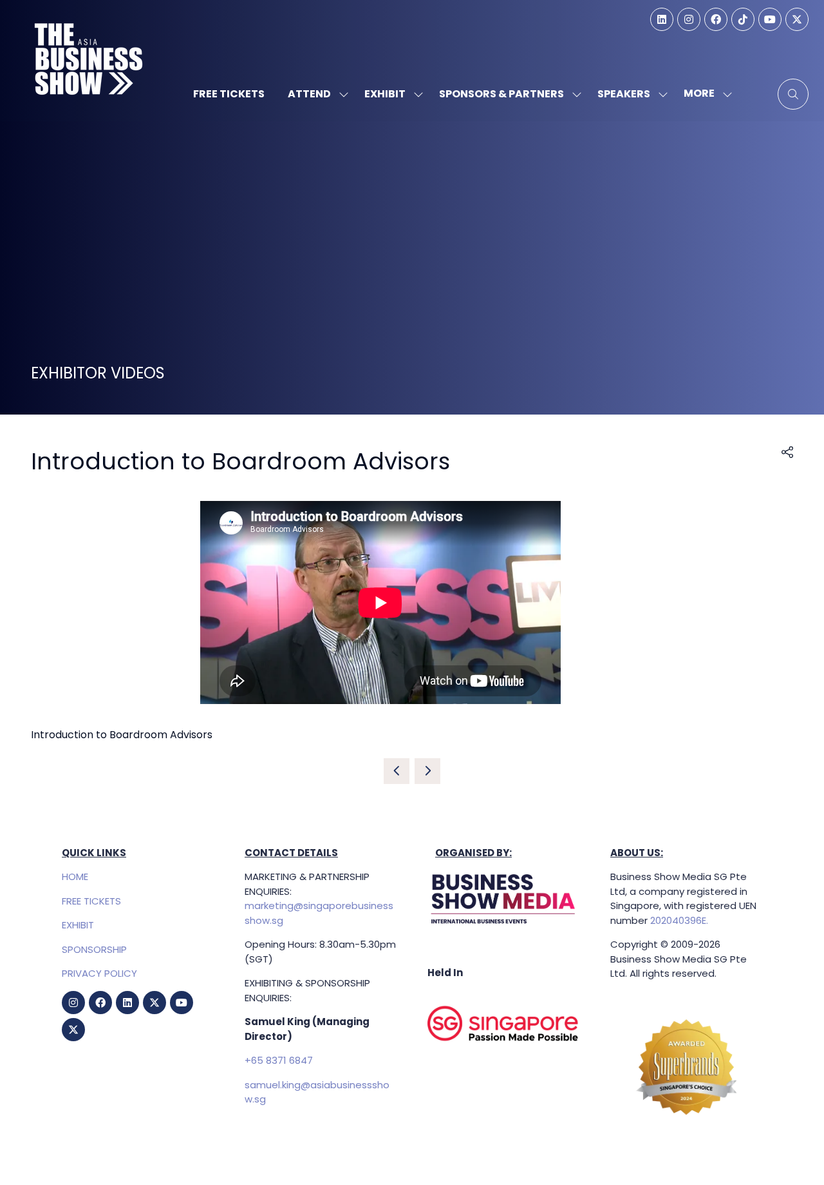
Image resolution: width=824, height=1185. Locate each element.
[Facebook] (715, 19)
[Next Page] (427, 771)
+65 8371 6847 (279, 1060)
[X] (797, 19)
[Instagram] (688, 19)
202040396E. (678, 920)
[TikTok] (742, 19)
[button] (704, 94)
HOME (75, 876)
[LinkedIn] (661, 19)
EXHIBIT (78, 925)
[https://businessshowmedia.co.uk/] (503, 924)
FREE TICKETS (91, 901)
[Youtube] (770, 19)
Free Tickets (229, 93)
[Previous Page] (396, 771)
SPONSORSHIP (94, 949)
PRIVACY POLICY (99, 973)
